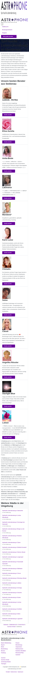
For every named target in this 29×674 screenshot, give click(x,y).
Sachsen (3, 657)
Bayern (3, 644)
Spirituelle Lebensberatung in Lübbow (11, 583)
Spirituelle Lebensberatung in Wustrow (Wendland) (12, 536)
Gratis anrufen (8, 114)
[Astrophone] (14, 8)
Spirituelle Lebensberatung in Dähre (11, 613)
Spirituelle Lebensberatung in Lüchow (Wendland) (11, 603)
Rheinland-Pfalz (20, 652)
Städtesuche (5, 26)
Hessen (17, 643)
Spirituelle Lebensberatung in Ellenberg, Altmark (14, 578)
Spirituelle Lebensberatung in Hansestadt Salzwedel (12, 562)
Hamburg (3, 652)
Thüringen (3, 663)
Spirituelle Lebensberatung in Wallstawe (12, 568)
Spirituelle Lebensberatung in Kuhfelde (12, 609)
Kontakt (8, 671)
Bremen (3, 650)
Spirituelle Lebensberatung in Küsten (11, 597)
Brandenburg (4, 648)
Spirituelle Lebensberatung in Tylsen (11, 542)
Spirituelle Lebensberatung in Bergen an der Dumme (13, 529)
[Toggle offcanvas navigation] (2, 24)
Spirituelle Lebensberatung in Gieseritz (12, 592)
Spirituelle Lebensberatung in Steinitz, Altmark (13, 552)
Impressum (20, 671)
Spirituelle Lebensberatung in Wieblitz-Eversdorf (14, 547)
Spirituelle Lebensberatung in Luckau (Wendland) (11, 516)
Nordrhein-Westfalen (21, 650)
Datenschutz (14, 671)
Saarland (18, 654)
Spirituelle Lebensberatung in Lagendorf (12, 618)
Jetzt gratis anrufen (8, 36)
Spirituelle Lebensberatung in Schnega (12, 587)
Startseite (5, 624)
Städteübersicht (13, 624)
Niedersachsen (19, 648)
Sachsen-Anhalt (11, 626)
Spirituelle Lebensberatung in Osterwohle (12, 510)
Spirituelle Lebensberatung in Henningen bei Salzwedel (13, 523)
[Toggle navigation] (2, 16)
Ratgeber (4, 32)
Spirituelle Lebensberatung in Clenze (11, 573)
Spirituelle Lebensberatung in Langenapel (12, 557)
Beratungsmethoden (7, 29)
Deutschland (21, 624)
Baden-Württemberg (6, 643)
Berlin (2, 646)
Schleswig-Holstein (6, 661)
